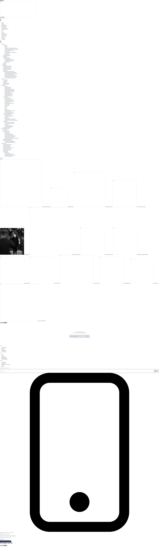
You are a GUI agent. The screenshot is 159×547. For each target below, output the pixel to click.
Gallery (3, 23)
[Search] (0, 19)
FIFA (5, 108)
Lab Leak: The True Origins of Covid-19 (11, 48)
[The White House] (79, 9)
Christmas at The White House (10, 141)
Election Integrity (4, 25)
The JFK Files (7, 53)
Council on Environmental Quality (10, 77)
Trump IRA (6, 124)
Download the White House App (8, 147)
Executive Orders (7, 58)
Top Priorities (5, 86)
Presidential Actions (6, 57)
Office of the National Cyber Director (10, 75)
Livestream (3, 24)
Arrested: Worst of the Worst (9, 50)
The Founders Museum (8, 133)
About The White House (5, 128)
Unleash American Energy (9, 93)
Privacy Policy (4, 351)
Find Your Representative (7, 149)
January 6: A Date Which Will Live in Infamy (12, 49)
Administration (4, 347)
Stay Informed (5, 151)
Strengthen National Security (9, 89)
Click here (1, 532)
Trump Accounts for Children (9, 123)
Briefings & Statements (7, 55)
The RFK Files (7, 54)
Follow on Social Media (8, 156)
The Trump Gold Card (8, 125)
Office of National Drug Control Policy (11, 76)
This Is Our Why (7, 51)
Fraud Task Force (7, 102)
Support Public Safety (8, 94)
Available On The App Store (4, 535)
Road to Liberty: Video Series (9, 137)
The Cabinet (5, 70)
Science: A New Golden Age (9, 103)
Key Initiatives (5, 96)
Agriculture (7, 109)
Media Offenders (6, 84)
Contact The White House (7, 144)
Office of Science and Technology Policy (11, 73)
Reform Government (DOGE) (9, 90)
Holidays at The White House (7, 140)
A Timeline (5, 129)
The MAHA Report (8, 114)
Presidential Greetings (6, 145)
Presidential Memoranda (9, 60)
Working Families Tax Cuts (6, 364)
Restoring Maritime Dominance (10, 110)
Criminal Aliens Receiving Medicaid (10, 52)
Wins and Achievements (7, 127)
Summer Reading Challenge (9, 112)
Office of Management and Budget (10, 72)
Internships (3, 349)
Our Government (6, 130)
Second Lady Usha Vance (7, 69)
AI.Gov (6, 106)
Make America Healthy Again (9, 91)
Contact (3, 32)
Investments (4, 39)
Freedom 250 (7, 105)
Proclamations (7, 61)
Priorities (3, 85)
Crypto (6, 107)
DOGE (3, 366)
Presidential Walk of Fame (7, 139)
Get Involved (4, 143)
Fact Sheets (5, 56)
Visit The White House (6, 146)
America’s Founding (6, 131)
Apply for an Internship (7, 148)
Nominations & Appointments (9, 59)
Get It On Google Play (12, 535)
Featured (4, 44)
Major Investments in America (9, 122)
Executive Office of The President (8, 71)
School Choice (7, 104)
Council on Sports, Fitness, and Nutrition (11, 120)
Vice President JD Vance (7, 68)
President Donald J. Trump (7, 66)
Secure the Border (8, 92)
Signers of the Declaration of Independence (12, 138)
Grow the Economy (8, 88)
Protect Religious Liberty (9, 95)
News (2, 22)
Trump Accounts (4, 27)
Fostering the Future (8, 111)
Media (3, 78)
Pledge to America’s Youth (9, 126)
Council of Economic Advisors (9, 74)
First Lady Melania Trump (7, 67)
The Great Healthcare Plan (9, 115)
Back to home (84, 332)
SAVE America (4, 26)
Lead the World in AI (8, 87)
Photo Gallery (5, 79)
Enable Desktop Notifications (5, 541)
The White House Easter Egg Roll (10, 142)
